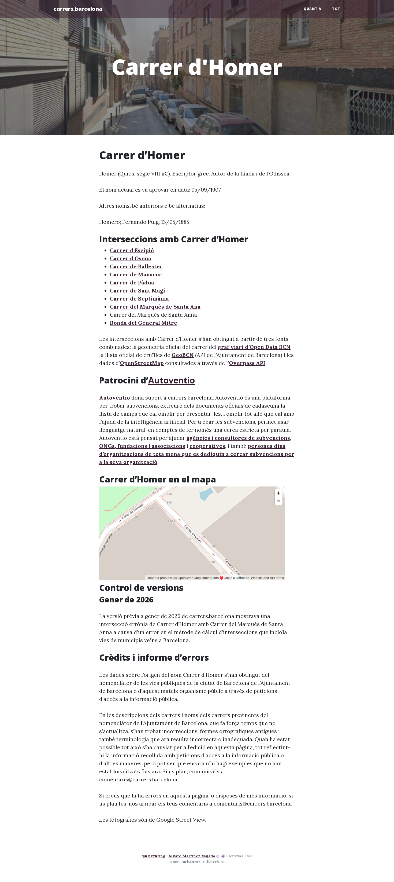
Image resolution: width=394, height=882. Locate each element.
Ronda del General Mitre (143, 322)
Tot (336, 8)
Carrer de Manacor (136, 274)
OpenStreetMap (142, 363)
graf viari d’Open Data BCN (254, 346)
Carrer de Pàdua (132, 282)
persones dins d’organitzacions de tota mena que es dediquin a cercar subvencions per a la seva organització (196, 453)
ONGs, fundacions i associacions (142, 445)
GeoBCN (183, 355)
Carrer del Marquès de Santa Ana (155, 306)
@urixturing (153, 856)
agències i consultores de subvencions (238, 437)
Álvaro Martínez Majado (192, 856)
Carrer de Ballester (136, 266)
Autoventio (171, 380)
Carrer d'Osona (130, 258)
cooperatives (207, 445)
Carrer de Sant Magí (137, 290)
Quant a (312, 8)
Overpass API (247, 363)
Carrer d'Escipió (132, 250)
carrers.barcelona (78, 8)
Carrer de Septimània (139, 298)
